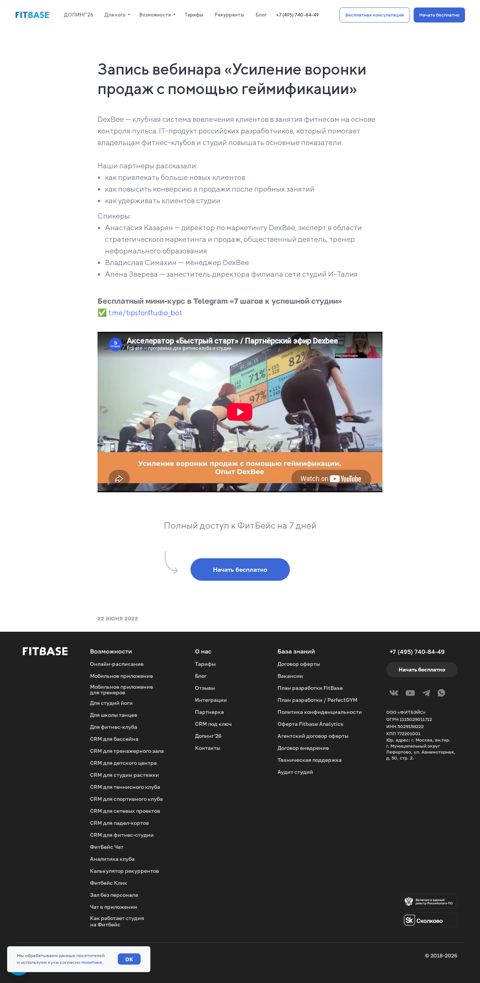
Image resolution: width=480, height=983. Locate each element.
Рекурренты (229, 15)
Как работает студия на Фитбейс (117, 921)
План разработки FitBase (310, 688)
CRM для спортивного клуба (126, 799)
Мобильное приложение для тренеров (121, 689)
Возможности (155, 15)
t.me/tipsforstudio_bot (145, 312)
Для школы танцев (113, 715)
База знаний (296, 651)
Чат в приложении (113, 907)
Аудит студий (295, 772)
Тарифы (193, 15)
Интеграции (211, 700)
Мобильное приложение (121, 676)
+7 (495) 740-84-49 (297, 15)
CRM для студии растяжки (124, 775)
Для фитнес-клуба (113, 727)
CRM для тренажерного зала (127, 751)
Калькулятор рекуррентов (124, 871)
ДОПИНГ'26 (78, 15)
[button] (374, 14)
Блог (261, 15)
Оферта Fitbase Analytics (311, 724)
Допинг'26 (208, 736)
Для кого (115, 15)
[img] (429, 920)
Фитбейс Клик (108, 883)
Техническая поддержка (310, 760)
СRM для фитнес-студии (122, 835)
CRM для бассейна (114, 739)
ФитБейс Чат (106, 847)
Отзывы (205, 688)
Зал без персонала (114, 895)
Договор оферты (299, 664)
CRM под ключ (213, 724)
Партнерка (209, 712)
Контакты (207, 748)
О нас (203, 651)
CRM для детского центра (123, 763)
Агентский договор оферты (313, 736)
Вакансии (290, 676)
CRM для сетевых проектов (125, 811)
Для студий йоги (111, 703)
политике (91, 962)
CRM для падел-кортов (119, 823)
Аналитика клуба (112, 859)
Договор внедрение (303, 748)
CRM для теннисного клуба (125, 787)
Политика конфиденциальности (320, 712)
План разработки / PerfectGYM (317, 700)
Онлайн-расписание (117, 664)
